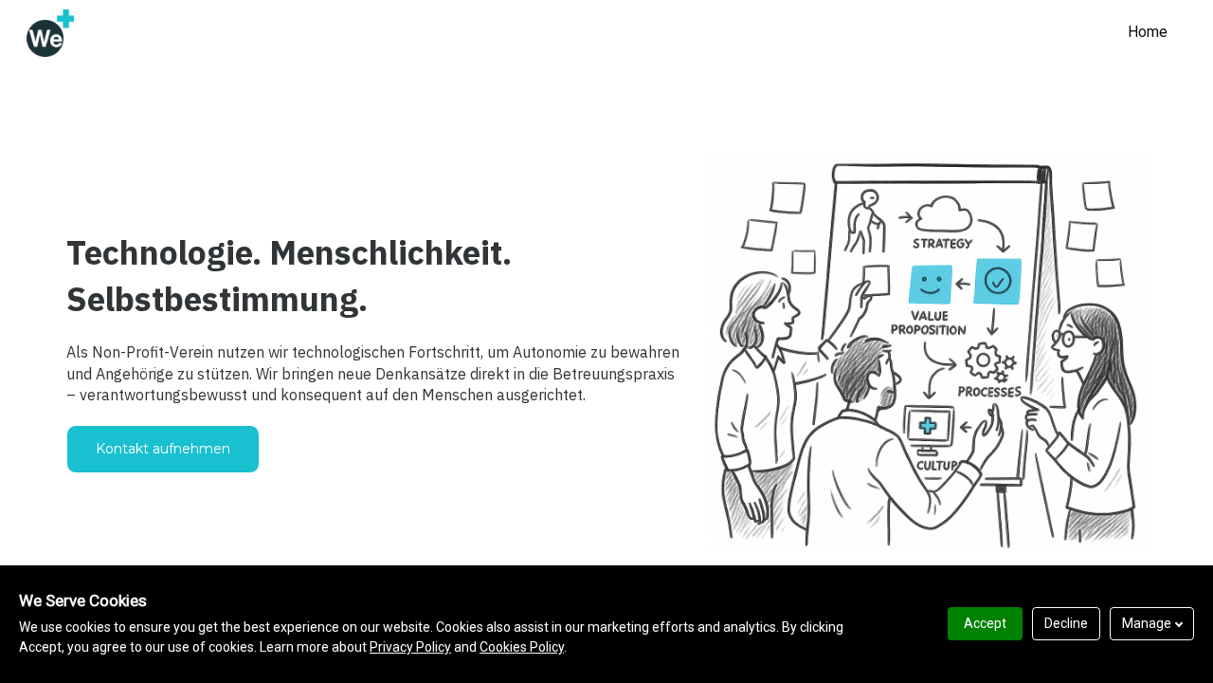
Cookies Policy (522, 647)
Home (1148, 32)
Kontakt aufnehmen (163, 448)
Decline (1066, 623)
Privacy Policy (410, 647)
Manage (1146, 623)
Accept (985, 623)
